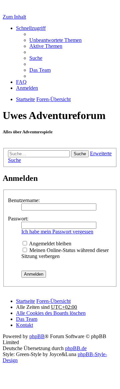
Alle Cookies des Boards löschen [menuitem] (51, 313)
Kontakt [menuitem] (24, 325)
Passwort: (18, 218)
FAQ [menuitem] (21, 82)
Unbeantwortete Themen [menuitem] (55, 40)
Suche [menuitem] (35, 58)
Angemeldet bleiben (49, 243)
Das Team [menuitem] (40, 70)
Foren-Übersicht (53, 301)
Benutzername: (24, 200)
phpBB (37, 336)
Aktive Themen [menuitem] (45, 46)
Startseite (25, 301)
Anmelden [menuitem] (27, 88)
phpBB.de (76, 348)
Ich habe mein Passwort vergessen (57, 231)
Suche (80, 153)
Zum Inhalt (14, 17)
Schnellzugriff (31, 28)
